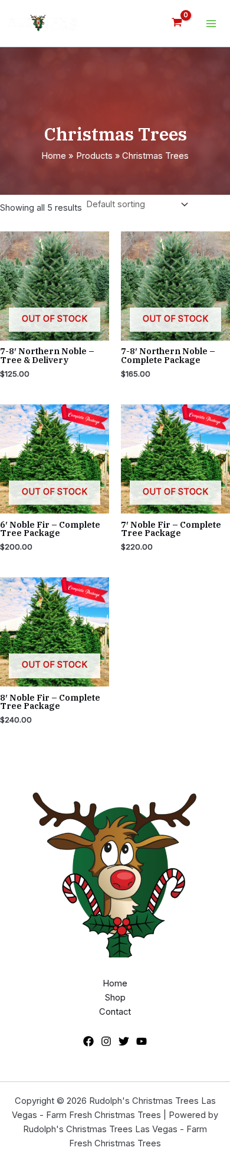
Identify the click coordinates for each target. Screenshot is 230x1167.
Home (115, 983)
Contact (115, 1011)
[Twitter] (124, 1041)
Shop (115, 997)
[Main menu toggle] (211, 23)
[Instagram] (106, 1041)
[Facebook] (88, 1041)
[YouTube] (141, 1041)
